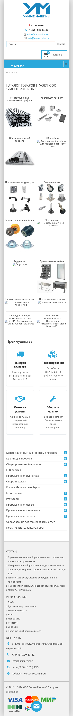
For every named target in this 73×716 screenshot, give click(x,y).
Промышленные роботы (52, 299)
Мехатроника (14, 493)
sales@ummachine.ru (38, 34)
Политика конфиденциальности (25, 630)
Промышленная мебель (20, 504)
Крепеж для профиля (19, 458)
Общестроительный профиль (23, 464)
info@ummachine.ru (38, 38)
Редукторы (19, 261)
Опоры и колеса (16, 481)
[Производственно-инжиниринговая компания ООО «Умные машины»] (36, 10)
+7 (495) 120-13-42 (38, 30)
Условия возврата (17, 610)
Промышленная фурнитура (22, 475)
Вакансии (13, 626)
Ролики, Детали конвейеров (23, 487)
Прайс (11, 602)
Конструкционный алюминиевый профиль (31, 452)
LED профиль (14, 470)
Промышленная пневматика (23, 510)
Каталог (18, 66)
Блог (10, 614)
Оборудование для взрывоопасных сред (20, 317)
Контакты (13, 622)
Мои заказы (14, 618)
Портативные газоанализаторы (52, 317)
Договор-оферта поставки (22, 606)
